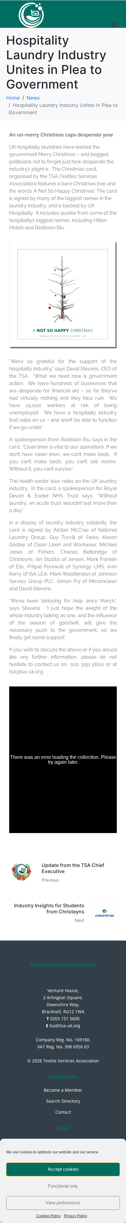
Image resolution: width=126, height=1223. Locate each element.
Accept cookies (63, 1169)
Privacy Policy (75, 1216)
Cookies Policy (48, 1216)
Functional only (63, 1185)
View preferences (63, 1202)
